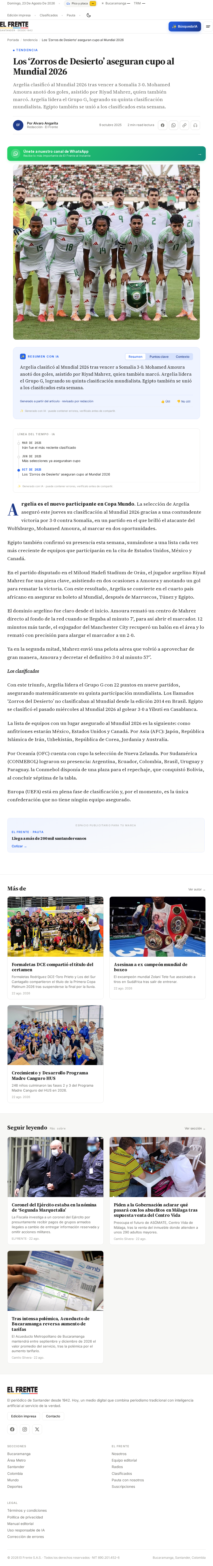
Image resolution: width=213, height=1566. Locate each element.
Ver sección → (195, 1128)
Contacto (53, 1416)
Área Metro (16, 1460)
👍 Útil (165, 401)
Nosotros (119, 1454)
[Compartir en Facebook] (162, 125)
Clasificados (49, 15)
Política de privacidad (25, 1517)
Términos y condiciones (27, 1510)
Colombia (15, 1473)
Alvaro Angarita (45, 123)
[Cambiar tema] (88, 15)
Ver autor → (197, 889)
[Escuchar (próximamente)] (195, 125)
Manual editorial (20, 1524)
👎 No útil (183, 401)
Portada (13, 40)
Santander (15, 1467)
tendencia (30, 40)
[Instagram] (25, 1429)
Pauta (71, 15)
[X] (37, 1429)
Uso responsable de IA (26, 1530)
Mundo (13, 1480)
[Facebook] (12, 1429)
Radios (117, 1467)
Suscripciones (123, 1486)
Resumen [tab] (135, 357)
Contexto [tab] (182, 357)
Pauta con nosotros (128, 1480)
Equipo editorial (124, 1460)
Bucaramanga (19, 1454)
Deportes (14, 1486)
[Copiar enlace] (184, 125)
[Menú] (208, 26)
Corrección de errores (25, 1537)
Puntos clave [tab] (159, 357)
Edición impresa (19, 15)
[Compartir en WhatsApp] (173, 125)
